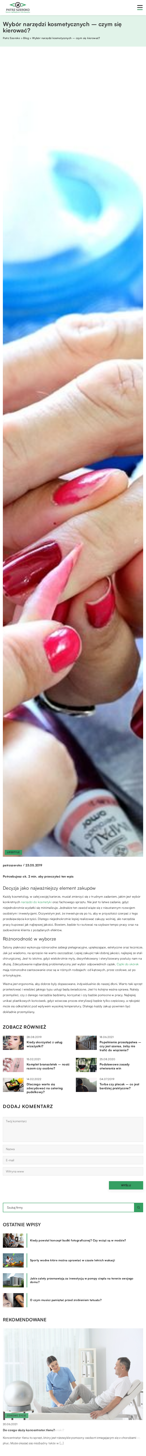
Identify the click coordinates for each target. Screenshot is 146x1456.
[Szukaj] (138, 1207)
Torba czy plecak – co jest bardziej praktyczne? (119, 1086)
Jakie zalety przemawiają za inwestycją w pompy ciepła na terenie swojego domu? (81, 1280)
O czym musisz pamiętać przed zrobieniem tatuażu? (66, 1300)
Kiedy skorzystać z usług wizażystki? (45, 1044)
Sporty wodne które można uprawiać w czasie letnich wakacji (72, 1260)
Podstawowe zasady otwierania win (115, 1066)
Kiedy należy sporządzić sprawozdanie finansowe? (40, 1430)
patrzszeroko (12, 865)
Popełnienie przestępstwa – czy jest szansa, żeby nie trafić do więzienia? (120, 1046)
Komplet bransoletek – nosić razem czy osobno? (48, 1066)
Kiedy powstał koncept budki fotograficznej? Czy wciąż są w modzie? (78, 1240)
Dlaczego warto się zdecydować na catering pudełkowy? (45, 1088)
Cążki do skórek (128, 964)
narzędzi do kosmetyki (36, 902)
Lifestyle (13, 852)
